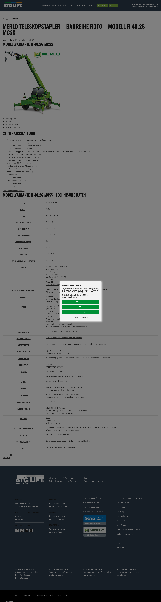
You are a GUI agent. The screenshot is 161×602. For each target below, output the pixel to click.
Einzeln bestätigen (80, 312)
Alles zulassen (80, 302)
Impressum (85, 317)
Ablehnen (80, 307)
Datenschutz (76, 317)
